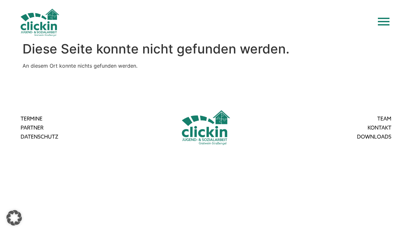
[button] (14, 218)
